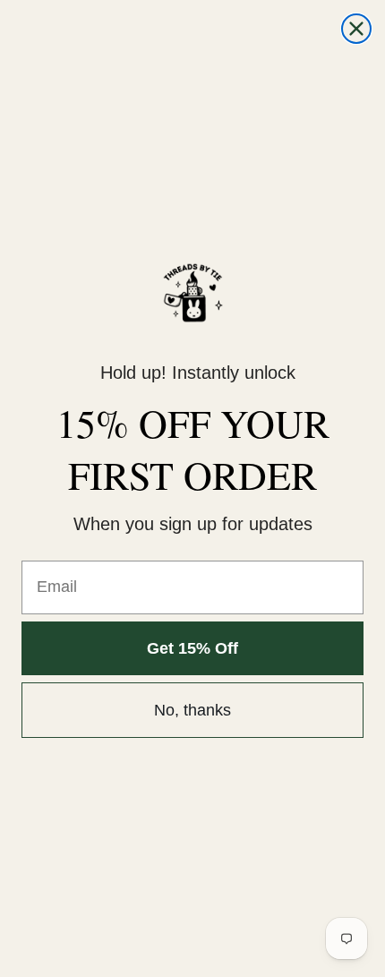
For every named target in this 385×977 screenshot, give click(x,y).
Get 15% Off (192, 648)
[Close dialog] (356, 28)
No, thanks (192, 710)
